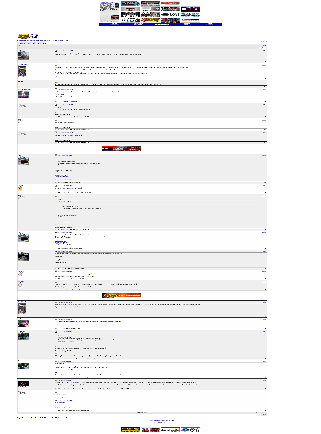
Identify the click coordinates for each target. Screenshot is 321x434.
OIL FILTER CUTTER (60, 403)
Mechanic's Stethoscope (61, 397)
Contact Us (150, 420)
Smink (19, 104)
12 (266, 41)
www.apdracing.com (60, 174)
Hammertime (21, 251)
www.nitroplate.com (59, 177)
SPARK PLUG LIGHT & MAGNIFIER (64, 400)
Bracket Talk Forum (45, 40)
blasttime (20, 318)
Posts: (57, 61)
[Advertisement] (7, 61)
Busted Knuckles (22, 64)
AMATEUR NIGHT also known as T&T (71, 135)
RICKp (19, 155)
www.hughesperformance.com (62, 176)
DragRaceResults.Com (23, 40)
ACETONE (59, 122)
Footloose (20, 185)
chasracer (20, 379)
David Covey (21, 331)
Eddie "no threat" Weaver (24, 89)
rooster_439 (21, 271)
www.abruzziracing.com (60, 175)
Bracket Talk (34, 40)
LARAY (20, 50)
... (264, 41)
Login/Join (263, 45)
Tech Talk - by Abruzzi (58, 40)
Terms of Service (170, 420)
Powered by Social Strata (142, 412)
